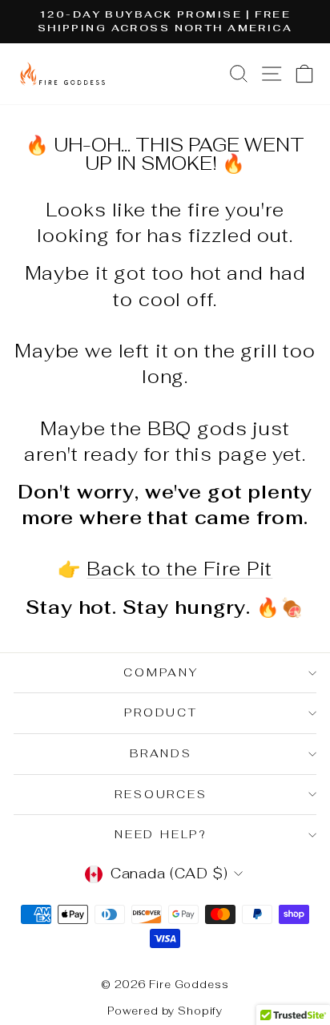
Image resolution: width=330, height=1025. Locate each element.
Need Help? (161, 834)
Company (161, 672)
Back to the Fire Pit (179, 569)
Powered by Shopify (165, 1011)
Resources (161, 794)
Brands (161, 753)
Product (161, 712)
